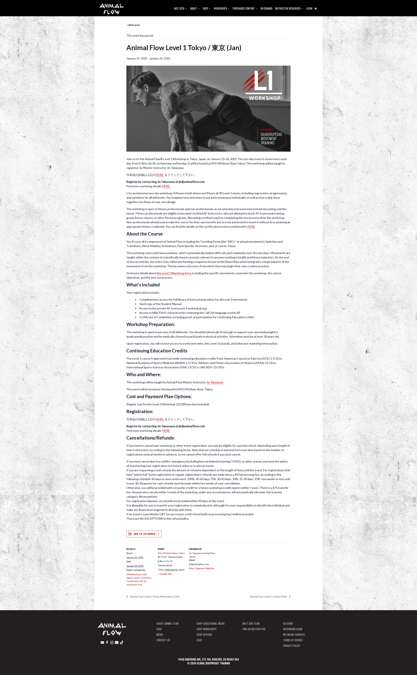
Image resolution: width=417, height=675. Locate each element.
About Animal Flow (167, 623)
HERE (251, 226)
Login (309, 8)
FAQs (159, 629)
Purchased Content (244, 8)
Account (288, 623)
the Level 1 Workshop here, (174, 273)
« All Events (133, 24)
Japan (129, 577)
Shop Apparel (204, 635)
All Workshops (133, 574)
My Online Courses (294, 635)
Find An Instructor (253, 629)
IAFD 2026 (179, 8)
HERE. (160, 175)
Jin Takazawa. (215, 382)
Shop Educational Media (210, 623)
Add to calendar (144, 533)
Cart (199, 640)
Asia (144, 574)
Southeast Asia (134, 584)
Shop (205, 8)
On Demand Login (292, 629)
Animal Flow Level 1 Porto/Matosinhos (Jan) (154, 596)
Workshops (220, 8)
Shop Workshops (206, 629)
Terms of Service (293, 640)
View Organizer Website (201, 568)
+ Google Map (165, 573)
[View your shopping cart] (316, 8)
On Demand (266, 8)
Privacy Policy (291, 646)
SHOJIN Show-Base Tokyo (171, 553)
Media (159, 635)
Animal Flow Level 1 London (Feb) (269, 596)
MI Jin (143, 581)
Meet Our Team (250, 623)
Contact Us (163, 640)
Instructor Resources (288, 8)
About (193, 8)
